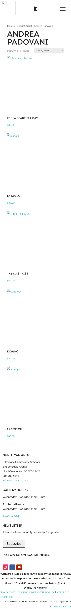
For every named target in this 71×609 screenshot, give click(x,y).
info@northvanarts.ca (15, 480)
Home (10, 25)
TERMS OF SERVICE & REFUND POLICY (36, 592)
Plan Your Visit (11, 516)
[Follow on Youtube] (19, 567)
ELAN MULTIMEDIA (62, 606)
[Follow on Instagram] (5, 567)
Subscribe (14, 543)
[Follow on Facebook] (12, 567)
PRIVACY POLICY (8, 592)
